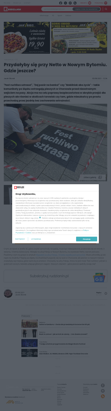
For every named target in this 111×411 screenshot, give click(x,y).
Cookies (28, 233)
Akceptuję (86, 239)
